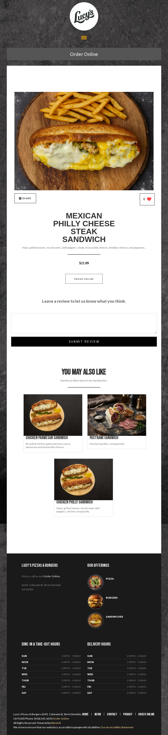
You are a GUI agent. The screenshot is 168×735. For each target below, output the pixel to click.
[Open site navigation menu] (84, 38)
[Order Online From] (84, 189)
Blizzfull (56, 723)
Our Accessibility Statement (116, 727)
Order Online (84, 54)
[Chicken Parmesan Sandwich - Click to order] (53, 434)
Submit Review (84, 341)
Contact (112, 714)
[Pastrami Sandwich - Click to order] (117, 434)
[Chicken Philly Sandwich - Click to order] (83, 499)
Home (85, 714)
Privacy (127, 714)
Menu (97, 714)
